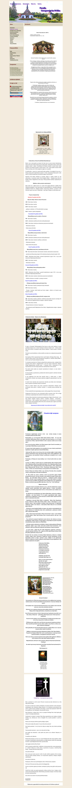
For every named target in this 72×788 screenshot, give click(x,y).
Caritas (11, 54)
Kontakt (11, 42)
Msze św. (33, 4)
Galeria (39, 4)
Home (11, 4)
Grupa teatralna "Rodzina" (15, 55)
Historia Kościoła (13, 33)
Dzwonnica (12, 37)
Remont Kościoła (13, 43)
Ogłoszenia (18, 4)
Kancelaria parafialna (14, 32)
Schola (11, 57)
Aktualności (26, 4)
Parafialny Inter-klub (14, 60)
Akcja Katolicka (13, 52)
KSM (11, 51)
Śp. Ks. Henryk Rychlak (14, 34)
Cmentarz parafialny (14, 36)
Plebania (11, 39)
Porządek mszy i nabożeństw (15, 30)
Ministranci (12, 58)
